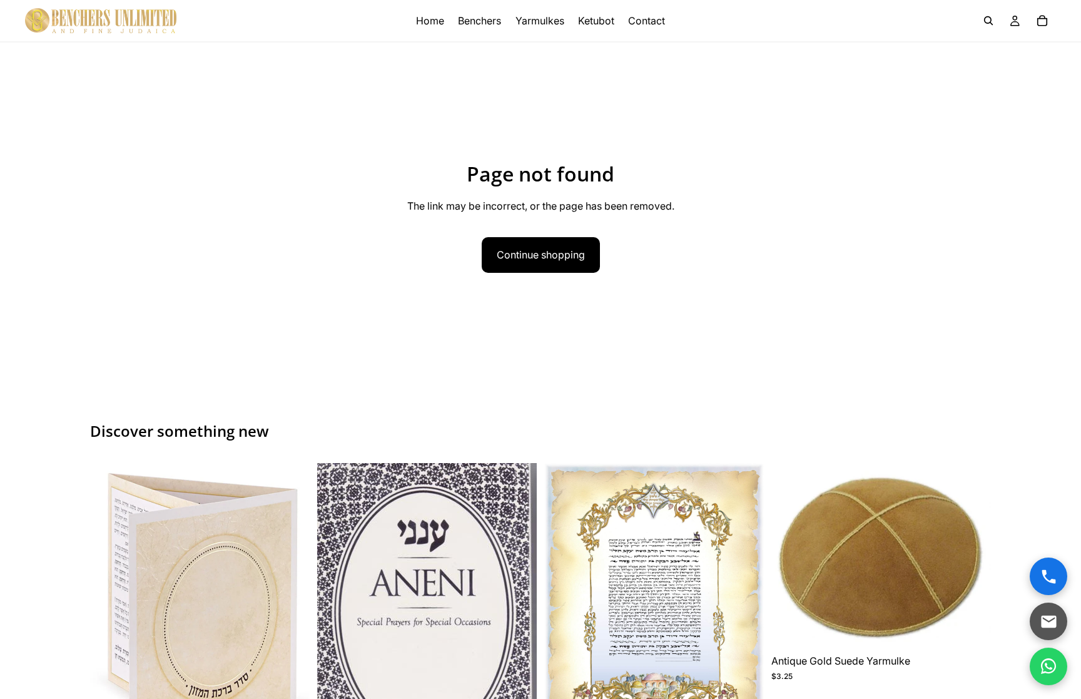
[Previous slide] (109, 613)
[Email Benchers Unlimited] (1048, 621)
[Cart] (1042, 20)
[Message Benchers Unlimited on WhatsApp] (1048, 666)
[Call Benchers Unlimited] (1048, 576)
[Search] (988, 20)
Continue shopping (541, 254)
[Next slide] (291, 613)
